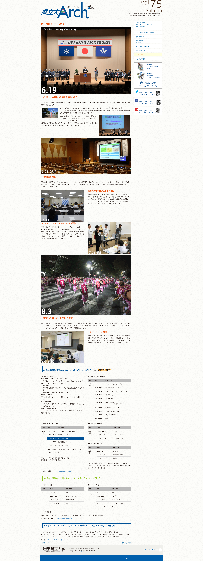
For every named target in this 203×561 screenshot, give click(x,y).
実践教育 (139, 41)
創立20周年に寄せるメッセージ (145, 32)
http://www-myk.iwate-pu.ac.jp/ (65, 518)
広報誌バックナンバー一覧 (148, 66)
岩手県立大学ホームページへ (148, 84)
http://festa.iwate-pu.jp (64, 471)
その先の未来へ (140, 37)
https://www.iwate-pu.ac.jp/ (55, 540)
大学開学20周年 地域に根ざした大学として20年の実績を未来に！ (144, 24)
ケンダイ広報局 (126, 543)
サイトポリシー (158, 556)
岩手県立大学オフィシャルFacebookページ (148, 101)
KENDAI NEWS (140, 55)
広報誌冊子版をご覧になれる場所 (148, 75)
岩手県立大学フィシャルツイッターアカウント (148, 93)
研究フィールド (46, 543)
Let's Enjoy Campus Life (143, 46)
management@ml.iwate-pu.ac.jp (81, 551)
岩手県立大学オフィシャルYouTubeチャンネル (148, 110)
